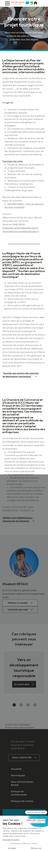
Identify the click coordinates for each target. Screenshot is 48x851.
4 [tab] (34, 705)
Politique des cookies (22, 801)
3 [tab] (27, 705)
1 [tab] (13, 705)
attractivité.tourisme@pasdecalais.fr (20, 231)
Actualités (16, 768)
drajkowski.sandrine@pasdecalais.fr (20, 227)
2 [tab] (20, 705)
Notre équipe (18, 775)
